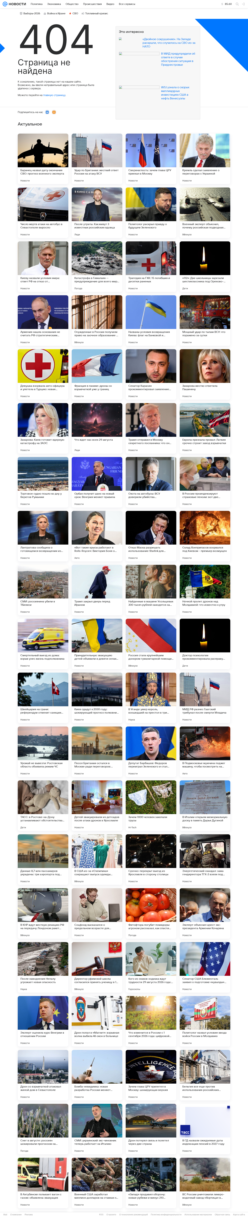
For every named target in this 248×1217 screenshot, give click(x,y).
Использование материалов (198, 1214)
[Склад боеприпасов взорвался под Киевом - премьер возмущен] (205, 536)
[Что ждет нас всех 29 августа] (97, 428)
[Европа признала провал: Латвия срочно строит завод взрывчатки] (205, 428)
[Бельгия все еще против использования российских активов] (205, 1075)
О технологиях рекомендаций (133, 1214)
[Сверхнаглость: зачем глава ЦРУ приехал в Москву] (151, 159)
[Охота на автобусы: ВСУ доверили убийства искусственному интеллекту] (151, 482)
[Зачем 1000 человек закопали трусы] (151, 805)
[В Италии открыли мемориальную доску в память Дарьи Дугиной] (205, 805)
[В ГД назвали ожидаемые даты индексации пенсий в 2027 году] (205, 1129)
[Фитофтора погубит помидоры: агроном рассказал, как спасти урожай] (151, 913)
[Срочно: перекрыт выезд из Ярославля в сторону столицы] (151, 859)
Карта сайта (239, 1214)
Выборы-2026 (31, 13)
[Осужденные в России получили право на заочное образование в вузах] (97, 320)
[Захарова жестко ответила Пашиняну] (205, 374)
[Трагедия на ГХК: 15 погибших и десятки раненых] (151, 266)
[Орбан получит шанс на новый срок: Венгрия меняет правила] (97, 482)
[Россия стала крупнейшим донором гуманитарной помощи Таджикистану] (151, 644)
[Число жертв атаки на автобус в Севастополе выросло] (43, 212)
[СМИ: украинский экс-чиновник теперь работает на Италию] (97, 1129)
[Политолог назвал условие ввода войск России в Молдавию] (205, 1021)
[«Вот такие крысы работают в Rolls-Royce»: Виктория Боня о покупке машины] (97, 536)
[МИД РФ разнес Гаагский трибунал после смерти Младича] (205, 698)
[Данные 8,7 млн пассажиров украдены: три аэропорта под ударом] (43, 859)
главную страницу (54, 95)
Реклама (29, 1214)
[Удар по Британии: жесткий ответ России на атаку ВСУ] (97, 159)
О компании (16, 1214)
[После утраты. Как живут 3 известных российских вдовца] (97, 212)
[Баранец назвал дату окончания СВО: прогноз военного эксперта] (43, 159)
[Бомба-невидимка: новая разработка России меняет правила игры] (97, 1075)
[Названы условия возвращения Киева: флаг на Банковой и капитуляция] (151, 320)
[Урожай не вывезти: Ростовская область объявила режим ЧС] (43, 751)
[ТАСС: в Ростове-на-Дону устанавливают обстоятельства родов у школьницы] (43, 805)
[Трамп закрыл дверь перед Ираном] (97, 590)
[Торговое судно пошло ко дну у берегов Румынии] (43, 482)
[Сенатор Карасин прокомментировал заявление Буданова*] (151, 374)
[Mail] (5, 4)
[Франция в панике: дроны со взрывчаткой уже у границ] (97, 374)
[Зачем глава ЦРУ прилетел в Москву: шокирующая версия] (151, 1075)
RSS (101, 1214)
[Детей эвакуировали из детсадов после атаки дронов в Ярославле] (97, 805)
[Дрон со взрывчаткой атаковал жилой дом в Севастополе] (43, 1075)
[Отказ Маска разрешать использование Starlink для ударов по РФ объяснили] (151, 536)
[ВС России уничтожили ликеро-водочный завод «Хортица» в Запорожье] (205, 1183)
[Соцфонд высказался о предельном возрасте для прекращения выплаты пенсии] (97, 913)
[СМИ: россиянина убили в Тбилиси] (43, 590)
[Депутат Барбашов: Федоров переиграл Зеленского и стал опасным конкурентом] (151, 751)
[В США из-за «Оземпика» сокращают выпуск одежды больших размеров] (97, 859)
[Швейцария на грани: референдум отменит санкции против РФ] (43, 698)
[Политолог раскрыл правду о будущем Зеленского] (151, 212)
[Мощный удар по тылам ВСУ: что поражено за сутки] (205, 320)
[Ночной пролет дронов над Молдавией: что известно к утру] (205, 590)
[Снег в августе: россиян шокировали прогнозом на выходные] (43, 1129)
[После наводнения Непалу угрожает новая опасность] (43, 967)
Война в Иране (56, 13)
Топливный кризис (96, 13)
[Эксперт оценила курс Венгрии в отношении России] (43, 1021)
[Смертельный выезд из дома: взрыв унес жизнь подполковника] (43, 644)
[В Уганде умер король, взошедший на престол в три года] (151, 698)
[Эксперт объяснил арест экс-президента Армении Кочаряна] (205, 913)
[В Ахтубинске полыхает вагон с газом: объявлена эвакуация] (43, 1183)
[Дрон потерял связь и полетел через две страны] (151, 1129)
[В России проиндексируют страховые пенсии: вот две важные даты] (205, 482)
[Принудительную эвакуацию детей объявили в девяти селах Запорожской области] (97, 644)
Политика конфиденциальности (166, 1214)
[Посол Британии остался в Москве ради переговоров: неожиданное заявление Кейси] (97, 751)
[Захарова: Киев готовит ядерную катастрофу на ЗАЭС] (43, 428)
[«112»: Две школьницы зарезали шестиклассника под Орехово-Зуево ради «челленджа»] (205, 266)
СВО (75, 13)
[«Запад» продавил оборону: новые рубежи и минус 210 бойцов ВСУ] (151, 1183)
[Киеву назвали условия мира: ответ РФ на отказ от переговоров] (43, 266)
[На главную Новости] (16, 4)
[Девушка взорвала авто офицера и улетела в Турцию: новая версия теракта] (43, 374)
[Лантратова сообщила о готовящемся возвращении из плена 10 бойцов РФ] (43, 536)
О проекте (111, 1214)
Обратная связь (222, 1214)
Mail (5, 1214)
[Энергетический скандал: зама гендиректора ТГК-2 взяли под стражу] (205, 859)
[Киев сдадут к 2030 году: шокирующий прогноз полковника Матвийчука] (97, 698)
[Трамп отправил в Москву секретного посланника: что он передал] (151, 428)
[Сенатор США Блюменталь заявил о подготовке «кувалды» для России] (205, 967)
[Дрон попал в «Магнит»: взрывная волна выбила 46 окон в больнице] (97, 1021)
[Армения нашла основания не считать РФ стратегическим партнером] (43, 320)
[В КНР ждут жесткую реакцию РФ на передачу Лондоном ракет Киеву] (43, 913)
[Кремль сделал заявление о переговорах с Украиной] (205, 159)
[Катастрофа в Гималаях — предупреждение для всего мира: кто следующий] (97, 266)
